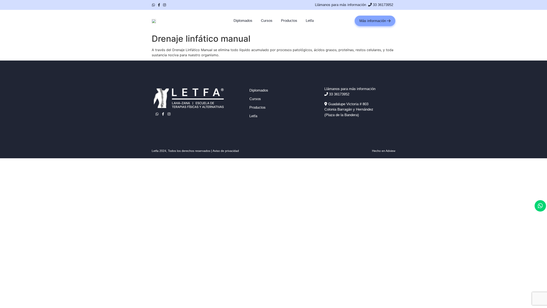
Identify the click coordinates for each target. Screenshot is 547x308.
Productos (289, 21)
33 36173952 (382, 5)
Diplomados (243, 21)
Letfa (310, 21)
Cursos (266, 21)
